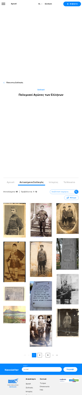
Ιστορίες (53, 182)
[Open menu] (3, 4)
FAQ (41, 390)
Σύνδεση (48, 4)
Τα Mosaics (69, 182)
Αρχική (14, 4)
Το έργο (43, 383)
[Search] (76, 192)
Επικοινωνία (44, 386)
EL (39, 4)
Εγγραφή (57, 4)
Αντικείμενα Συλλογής (32, 182)
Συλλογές (29, 388)
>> (57, 355)
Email (25, 366)
